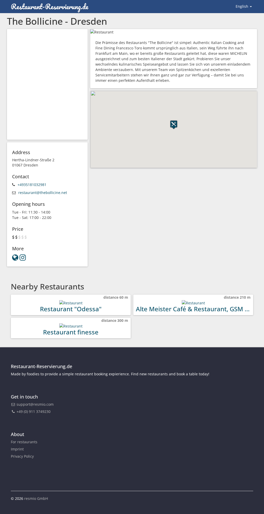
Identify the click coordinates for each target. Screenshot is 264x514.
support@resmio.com (35, 404)
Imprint (17, 449)
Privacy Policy (22, 456)
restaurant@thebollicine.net (42, 192)
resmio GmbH (36, 498)
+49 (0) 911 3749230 (33, 411)
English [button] (242, 6)
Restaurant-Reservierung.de (49, 6)
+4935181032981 (32, 184)
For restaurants (24, 441)
